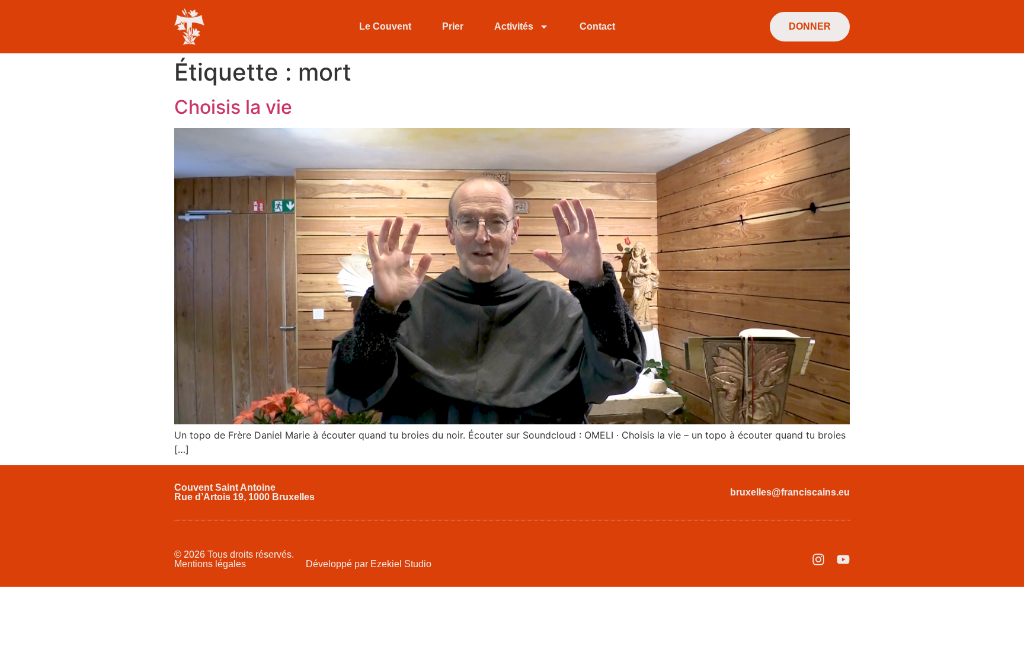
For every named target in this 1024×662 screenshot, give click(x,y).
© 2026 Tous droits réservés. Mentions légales (234, 559)
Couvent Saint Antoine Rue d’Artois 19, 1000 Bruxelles (244, 492)
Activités (513, 26)
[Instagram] (818, 559)
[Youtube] (843, 559)
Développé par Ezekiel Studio (368, 564)
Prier (452, 26)
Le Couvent (385, 26)
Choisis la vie (233, 107)
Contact (597, 26)
